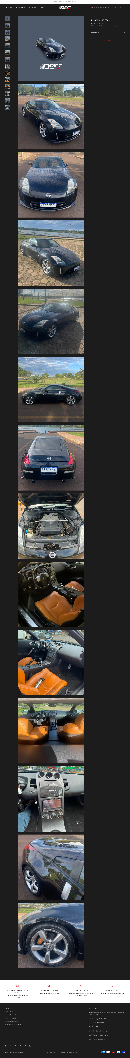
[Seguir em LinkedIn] (25, 1046)
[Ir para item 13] (7, 100)
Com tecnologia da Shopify (70, 1052)
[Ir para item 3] (7, 32)
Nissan (93, 17)
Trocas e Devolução (11, 1015)
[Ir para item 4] (7, 39)
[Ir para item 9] (7, 73)
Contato (7, 1008)
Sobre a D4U (9, 1012)
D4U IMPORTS (20, 7)
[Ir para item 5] (7, 45)
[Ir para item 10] (7, 80)
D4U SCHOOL (33, 7)
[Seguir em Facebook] (5, 1046)
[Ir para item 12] (7, 93)
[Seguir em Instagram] (10, 1046)
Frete (102, 26)
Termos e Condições (11, 1018)
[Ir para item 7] (7, 59)
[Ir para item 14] (7, 107)
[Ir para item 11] (7, 86)
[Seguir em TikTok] (20, 1046)
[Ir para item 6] (7, 52)
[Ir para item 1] (7, 18)
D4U (42, 7)
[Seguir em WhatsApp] (30, 1046)
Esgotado (108, 40)
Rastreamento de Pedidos (13, 1024)
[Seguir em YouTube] (15, 1046)
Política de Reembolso (11, 1021)
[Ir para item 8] (7, 66)
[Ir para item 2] (7, 25)
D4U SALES (8, 7)
